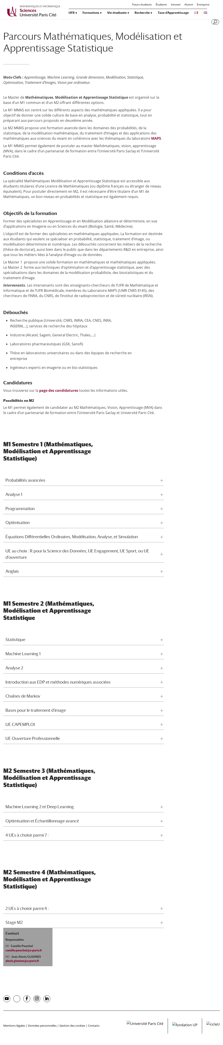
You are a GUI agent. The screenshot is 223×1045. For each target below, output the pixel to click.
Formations (91, 12)
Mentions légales (14, 1026)
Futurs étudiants (142, 4)
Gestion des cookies (72, 1026)
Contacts (94, 1026)
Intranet (176, 4)
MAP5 (156, 138)
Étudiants (161, 4)
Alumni (188, 4)
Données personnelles (42, 1026)
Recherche (142, 12)
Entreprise (203, 4)
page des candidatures (58, 390)
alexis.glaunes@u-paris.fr (22, 960)
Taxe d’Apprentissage (173, 12)
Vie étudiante (117, 12)
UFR (72, 12)
